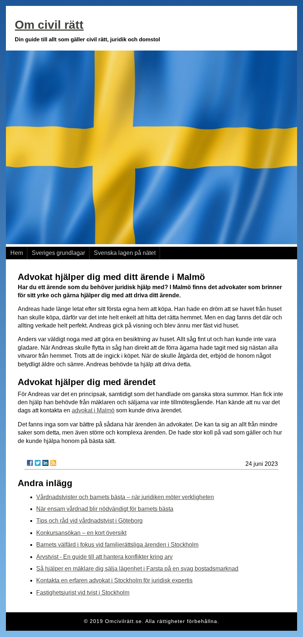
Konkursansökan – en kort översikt (81, 533)
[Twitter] (38, 463)
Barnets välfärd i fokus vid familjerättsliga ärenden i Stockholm (117, 544)
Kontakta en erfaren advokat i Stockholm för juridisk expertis (114, 580)
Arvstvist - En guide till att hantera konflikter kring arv (104, 557)
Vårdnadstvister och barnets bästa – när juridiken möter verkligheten (125, 497)
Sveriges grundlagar (58, 253)
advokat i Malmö (93, 410)
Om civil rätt (49, 24)
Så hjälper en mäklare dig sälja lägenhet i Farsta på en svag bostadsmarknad (137, 568)
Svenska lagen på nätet (125, 253)
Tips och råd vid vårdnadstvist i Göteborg (89, 520)
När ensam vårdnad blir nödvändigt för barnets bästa (104, 509)
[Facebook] (30, 463)
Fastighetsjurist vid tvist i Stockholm (82, 592)
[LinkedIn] (45, 463)
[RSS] (53, 463)
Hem (16, 253)
